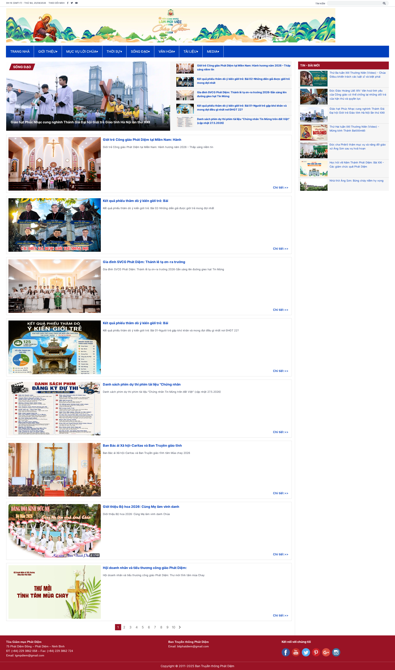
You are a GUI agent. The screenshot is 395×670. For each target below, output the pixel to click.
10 (173, 627)
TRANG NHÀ (20, 51)
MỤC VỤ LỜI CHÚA (82, 51)
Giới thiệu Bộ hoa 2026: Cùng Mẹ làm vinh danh (141, 507)
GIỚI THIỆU (47, 51)
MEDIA (213, 51)
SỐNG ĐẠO (140, 51)
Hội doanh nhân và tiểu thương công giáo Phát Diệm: (145, 568)
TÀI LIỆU (191, 51)
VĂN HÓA (167, 51)
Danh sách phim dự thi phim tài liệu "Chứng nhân (142, 384)
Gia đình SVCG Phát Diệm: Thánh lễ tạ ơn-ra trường (144, 262)
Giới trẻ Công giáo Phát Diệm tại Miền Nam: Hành (142, 139)
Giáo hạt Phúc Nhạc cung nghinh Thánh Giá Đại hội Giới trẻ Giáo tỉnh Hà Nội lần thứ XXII (80, 122)
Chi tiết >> (280, 187)
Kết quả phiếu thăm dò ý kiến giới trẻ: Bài (135, 201)
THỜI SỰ (114, 51)
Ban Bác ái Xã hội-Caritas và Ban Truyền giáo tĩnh (142, 445)
